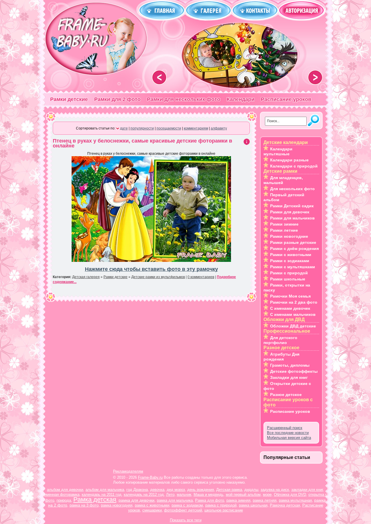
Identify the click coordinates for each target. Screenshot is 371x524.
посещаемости (169, 128)
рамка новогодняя (116, 505)
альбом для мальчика (105, 489)
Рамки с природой (289, 273)
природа (64, 500)
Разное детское (286, 394)
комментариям (196, 128)
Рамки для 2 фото (117, 99)
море (267, 494)
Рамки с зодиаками (289, 260)
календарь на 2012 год (144, 494)
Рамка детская (94, 499)
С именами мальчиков (293, 314)
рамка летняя (265, 500)
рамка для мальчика (175, 500)
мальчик (184, 494)
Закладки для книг (289, 377)
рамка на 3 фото (84, 505)
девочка (157, 489)
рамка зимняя (238, 500)
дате (124, 128)
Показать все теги (185, 520)
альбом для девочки (65, 489)
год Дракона (137, 489)
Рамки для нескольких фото (183, 99)
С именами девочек (290, 308)
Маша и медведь (208, 494)
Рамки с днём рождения (294, 248)
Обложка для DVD (290, 494)
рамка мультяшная (295, 500)
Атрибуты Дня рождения (281, 356)
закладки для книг (307, 489)
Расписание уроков (286, 99)
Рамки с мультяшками (292, 266)
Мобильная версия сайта (289, 437)
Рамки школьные (287, 279)
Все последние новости (288, 433)
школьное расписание (223, 510)
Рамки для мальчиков (292, 218)
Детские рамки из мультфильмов (158, 277)
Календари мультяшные (277, 151)
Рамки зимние (284, 224)
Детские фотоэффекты (294, 371)
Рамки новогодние (289, 236)
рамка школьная (253, 505)
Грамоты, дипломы (290, 365)
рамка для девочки (136, 500)
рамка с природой (221, 505)
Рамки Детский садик (292, 206)
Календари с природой (294, 166)
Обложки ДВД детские (293, 326)
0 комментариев (201, 277)
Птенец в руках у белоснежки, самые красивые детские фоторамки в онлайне (142, 143)
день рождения (200, 489)
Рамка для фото (209, 500)
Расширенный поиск (284, 428)
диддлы (251, 489)
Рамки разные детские (293, 242)
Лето (170, 494)
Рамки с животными (290, 254)
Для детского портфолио (280, 340)
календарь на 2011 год (101, 494)
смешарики (152, 510)
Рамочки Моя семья (290, 296)
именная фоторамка (61, 494)
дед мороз (176, 489)
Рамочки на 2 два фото (293, 302)
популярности (142, 128)
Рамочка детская (285, 505)
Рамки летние (284, 230)
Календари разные (289, 160)
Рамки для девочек (289, 212)
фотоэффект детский (183, 510)
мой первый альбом (243, 494)
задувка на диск (275, 489)
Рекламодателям (128, 471)
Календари (240, 99)
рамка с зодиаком (187, 505)
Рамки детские (69, 99)
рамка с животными (152, 505)
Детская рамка (229, 489)
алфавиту (219, 128)
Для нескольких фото (292, 188)
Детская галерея (86, 277)
